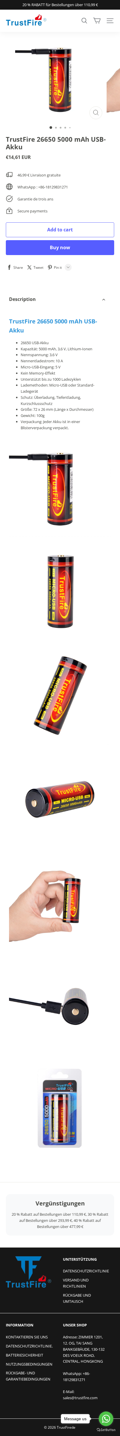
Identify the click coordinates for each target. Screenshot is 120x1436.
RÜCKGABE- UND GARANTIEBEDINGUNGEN (28, 1376)
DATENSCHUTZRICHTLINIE (86, 1271)
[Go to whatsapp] (106, 1418)
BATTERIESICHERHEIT (24, 1355)
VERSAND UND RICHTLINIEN (76, 1283)
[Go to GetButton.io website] (106, 1430)
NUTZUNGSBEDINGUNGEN (29, 1364)
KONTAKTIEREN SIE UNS (27, 1337)
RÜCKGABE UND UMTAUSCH (77, 1298)
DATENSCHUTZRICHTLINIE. (29, 1346)
